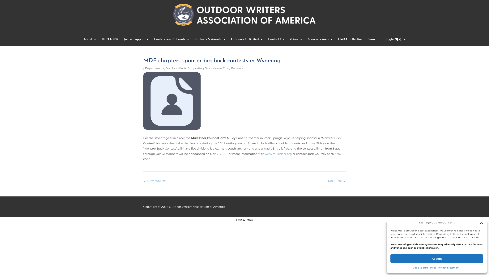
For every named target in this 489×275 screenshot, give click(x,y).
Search (372, 39)
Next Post (336, 181)
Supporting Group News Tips (208, 68)
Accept (437, 258)
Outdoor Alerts (175, 68)
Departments (154, 68)
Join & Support (134, 39)
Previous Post (155, 181)
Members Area (318, 39)
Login (393, 39)
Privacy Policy (244, 219)
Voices (294, 39)
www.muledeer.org (278, 154)
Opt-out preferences (424, 267)
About (88, 39)
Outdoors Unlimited (245, 39)
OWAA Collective (350, 39)
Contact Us (276, 39)
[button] (481, 222)
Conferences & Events (169, 39)
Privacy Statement (448, 267)
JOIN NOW (110, 39)
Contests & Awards (208, 39)
